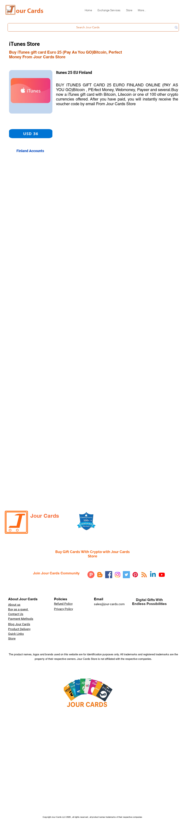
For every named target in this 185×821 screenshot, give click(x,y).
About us (14, 604)
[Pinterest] (135, 574)
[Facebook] (108, 574)
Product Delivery (19, 629)
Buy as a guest (18, 609)
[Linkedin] (152, 574)
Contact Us (15, 614)
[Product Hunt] (90, 574)
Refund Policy (63, 604)
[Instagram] (117, 574)
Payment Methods (20, 619)
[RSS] (144, 574)
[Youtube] (161, 574)
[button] (109, 11)
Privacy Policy (63, 609)
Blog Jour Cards (19, 624)
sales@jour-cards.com (109, 604)
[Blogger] (99, 574)
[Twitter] (126, 574)
